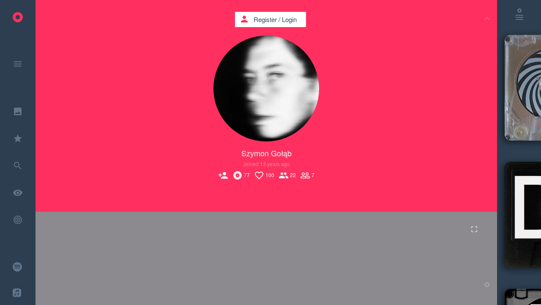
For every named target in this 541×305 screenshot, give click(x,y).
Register (265, 19)
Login (289, 19)
